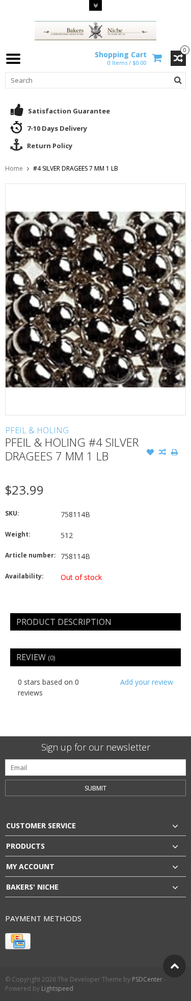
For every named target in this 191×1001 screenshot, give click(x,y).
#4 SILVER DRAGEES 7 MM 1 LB (75, 168)
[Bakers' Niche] (96, 30)
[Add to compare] (162, 453)
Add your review (146, 682)
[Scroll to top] (174, 966)
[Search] (178, 80)
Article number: (30, 555)
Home (14, 168)
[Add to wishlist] (150, 453)
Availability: (24, 576)
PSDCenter (147, 979)
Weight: (18, 534)
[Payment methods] (18, 941)
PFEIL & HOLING (37, 430)
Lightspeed (57, 988)
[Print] (174, 453)
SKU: (12, 513)
